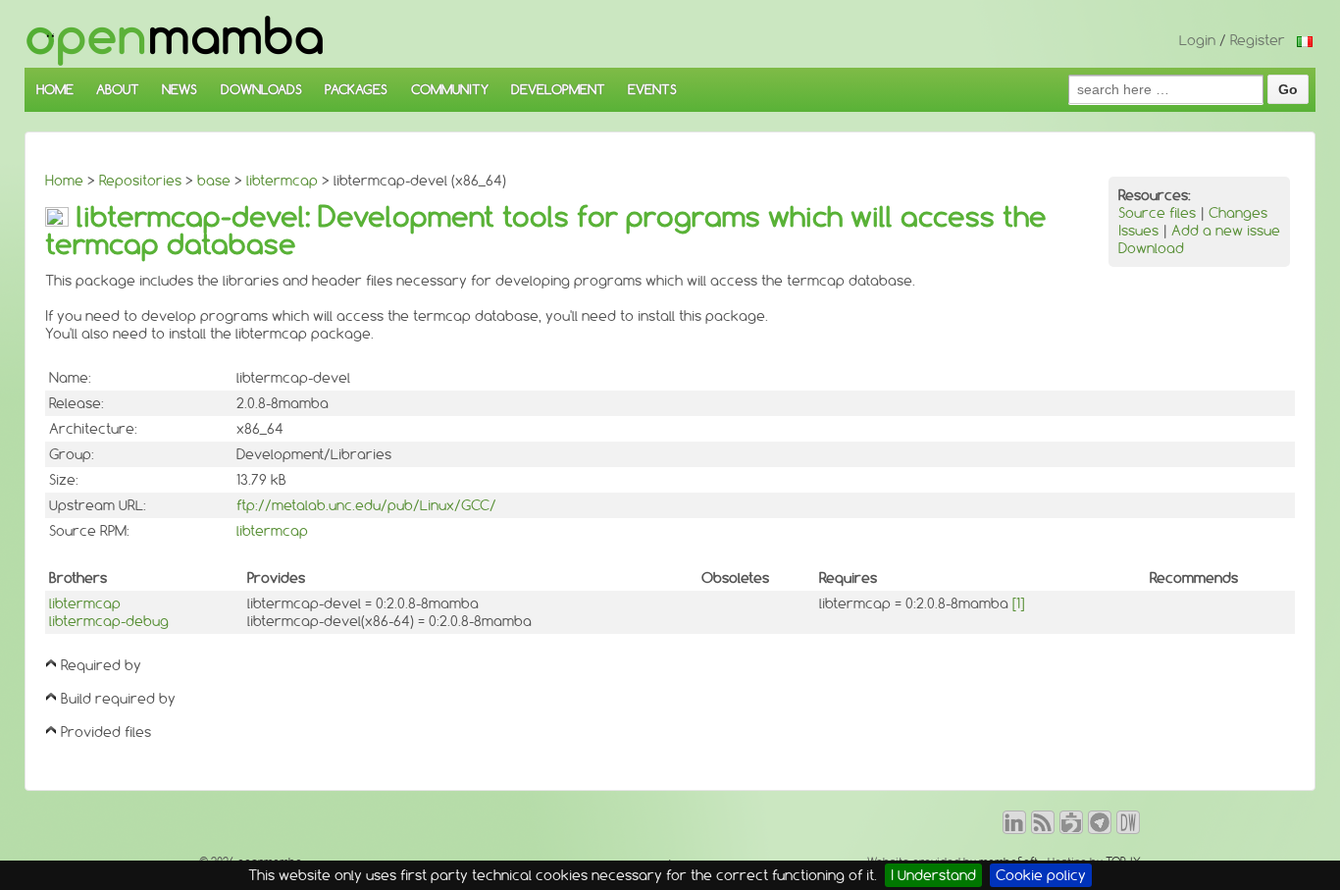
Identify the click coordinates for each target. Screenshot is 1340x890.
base (214, 180)
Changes (1238, 213)
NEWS (179, 89)
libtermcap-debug (109, 621)
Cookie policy (1041, 875)
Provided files (106, 732)
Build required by (118, 698)
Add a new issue (1225, 230)
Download (1151, 248)
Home (64, 180)
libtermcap (282, 180)
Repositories (140, 180)
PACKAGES (356, 89)
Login (1197, 40)
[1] (1018, 603)
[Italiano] (1305, 40)
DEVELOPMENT (558, 89)
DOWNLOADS (261, 89)
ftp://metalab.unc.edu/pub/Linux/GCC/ (366, 505)
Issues (1138, 230)
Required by (101, 665)
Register (1257, 40)
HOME (55, 89)
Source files (1157, 213)
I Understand (933, 875)
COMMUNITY (450, 89)
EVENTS (652, 89)
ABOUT (117, 89)
